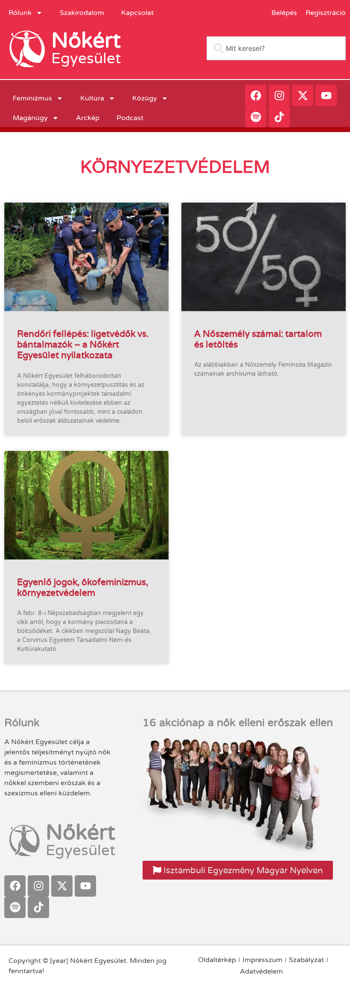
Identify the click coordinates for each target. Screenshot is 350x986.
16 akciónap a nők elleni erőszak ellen (238, 722)
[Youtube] (326, 95)
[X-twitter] (302, 95)
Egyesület (86, 59)
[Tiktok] (279, 116)
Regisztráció (326, 13)
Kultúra (92, 98)
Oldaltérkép (217, 960)
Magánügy (30, 118)
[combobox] (276, 48)
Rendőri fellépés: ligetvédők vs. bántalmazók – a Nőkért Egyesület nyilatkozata (83, 344)
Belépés (284, 13)
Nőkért (86, 40)
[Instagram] (279, 95)
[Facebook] (255, 95)
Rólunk (20, 13)
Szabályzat (306, 960)
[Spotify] (255, 116)
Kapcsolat (137, 13)
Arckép (87, 118)
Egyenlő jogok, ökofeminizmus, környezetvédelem (82, 587)
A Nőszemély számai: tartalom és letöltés (258, 339)
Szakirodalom (82, 13)
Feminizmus (32, 98)
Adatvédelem (261, 971)
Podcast (130, 118)
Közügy (144, 98)
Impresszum (262, 960)
